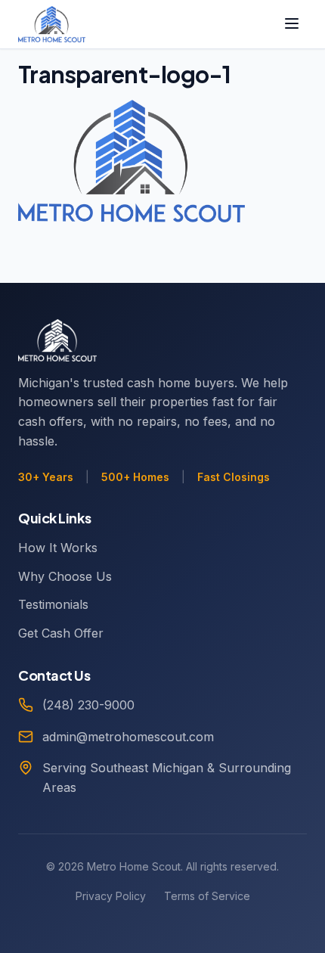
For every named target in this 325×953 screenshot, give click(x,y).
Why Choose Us (65, 576)
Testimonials (53, 604)
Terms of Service (207, 895)
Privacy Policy (111, 895)
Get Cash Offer (61, 633)
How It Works (58, 547)
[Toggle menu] (292, 24)
